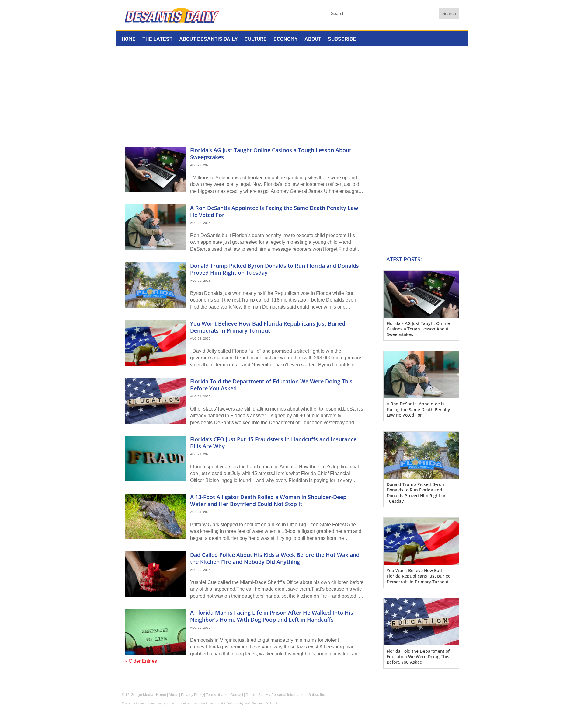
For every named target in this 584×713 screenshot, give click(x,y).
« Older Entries (141, 661)
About (312, 39)
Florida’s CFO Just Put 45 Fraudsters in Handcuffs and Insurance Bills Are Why (273, 442)
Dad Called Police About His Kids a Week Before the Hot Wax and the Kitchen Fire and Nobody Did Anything (275, 558)
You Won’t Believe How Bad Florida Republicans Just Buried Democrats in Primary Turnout (267, 327)
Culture (256, 39)
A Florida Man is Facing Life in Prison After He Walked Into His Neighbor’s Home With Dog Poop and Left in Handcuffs (271, 616)
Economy (285, 39)
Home (129, 39)
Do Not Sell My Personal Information (276, 695)
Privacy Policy (192, 695)
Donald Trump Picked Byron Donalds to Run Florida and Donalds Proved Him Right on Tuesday (274, 269)
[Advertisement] (292, 92)
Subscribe (342, 39)
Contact (236, 695)
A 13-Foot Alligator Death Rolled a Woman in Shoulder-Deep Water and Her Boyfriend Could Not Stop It (268, 500)
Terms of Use (217, 695)
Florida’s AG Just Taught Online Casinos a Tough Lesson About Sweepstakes (270, 153)
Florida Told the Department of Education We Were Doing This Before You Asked (271, 385)
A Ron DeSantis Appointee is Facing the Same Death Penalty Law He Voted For (274, 211)
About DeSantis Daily (208, 39)
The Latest (157, 39)
